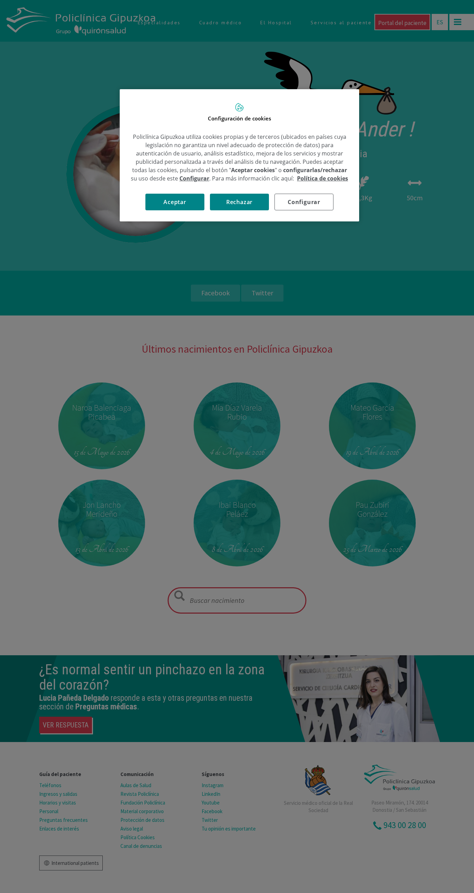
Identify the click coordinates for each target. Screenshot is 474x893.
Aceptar (174, 202)
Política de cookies (322, 178)
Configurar (304, 202)
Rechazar (239, 202)
